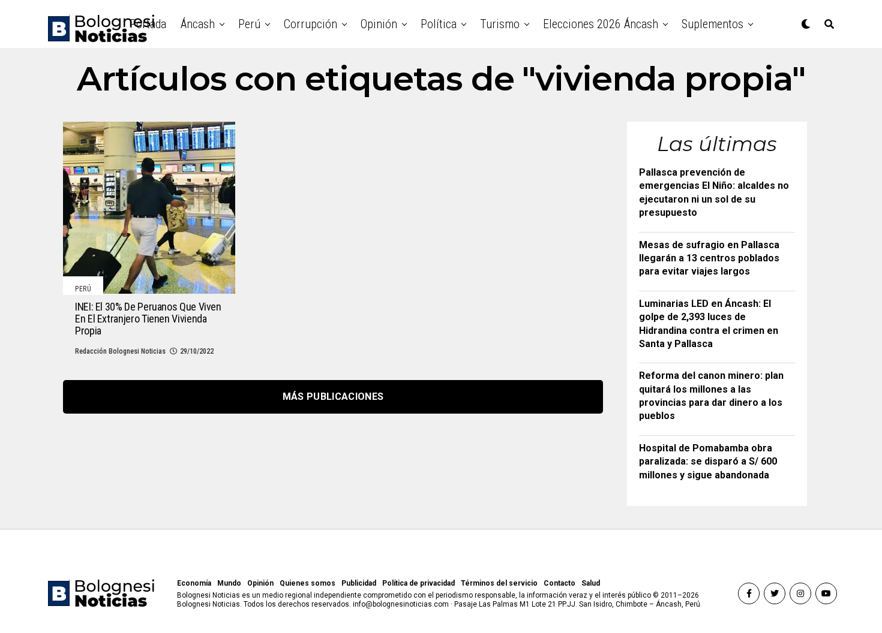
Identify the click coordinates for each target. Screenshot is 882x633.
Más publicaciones (333, 396)
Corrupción (310, 24)
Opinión (379, 24)
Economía (194, 583)
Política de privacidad (418, 583)
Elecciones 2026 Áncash (600, 24)
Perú (249, 24)
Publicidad (358, 583)
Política (439, 24)
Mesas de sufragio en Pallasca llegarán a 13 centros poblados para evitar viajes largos (709, 258)
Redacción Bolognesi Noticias (120, 351)
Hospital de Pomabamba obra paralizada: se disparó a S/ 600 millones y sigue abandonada (708, 461)
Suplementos (712, 24)
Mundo (229, 583)
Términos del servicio (499, 583)
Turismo (500, 24)
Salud (590, 583)
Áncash (198, 24)
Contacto (559, 583)
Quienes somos (307, 583)
